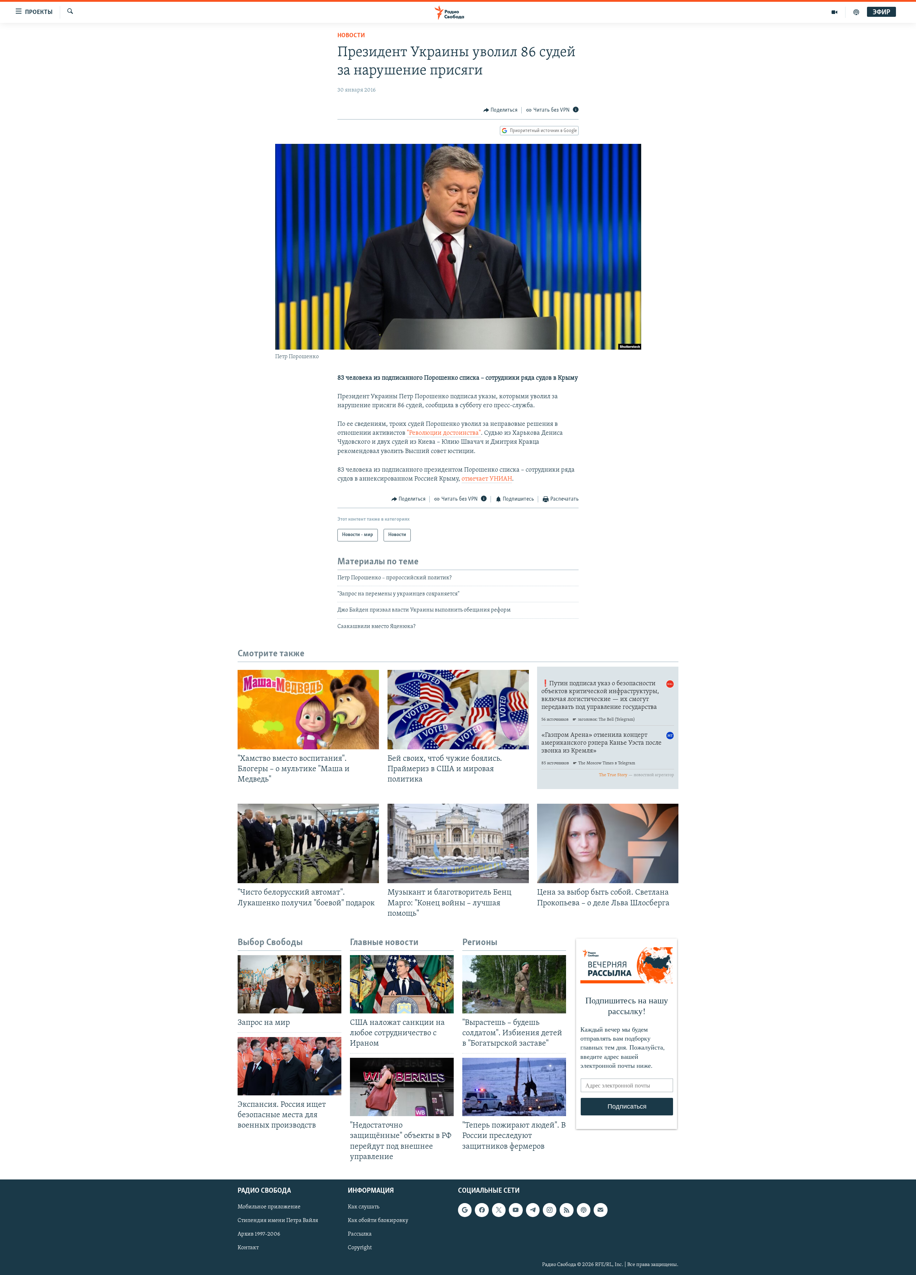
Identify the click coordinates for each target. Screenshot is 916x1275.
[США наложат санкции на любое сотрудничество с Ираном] (402, 984)
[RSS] (566, 1210)
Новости (351, 36)
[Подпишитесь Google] (465, 1210)
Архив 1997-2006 (259, 1234)
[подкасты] (856, 12)
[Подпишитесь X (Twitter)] (499, 1210)
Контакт (248, 1248)
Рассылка (360, 1234)
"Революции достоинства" (444, 433)
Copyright (360, 1248)
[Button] (500, 110)
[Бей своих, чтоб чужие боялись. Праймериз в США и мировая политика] (458, 709)
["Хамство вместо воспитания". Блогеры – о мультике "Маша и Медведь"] (308, 709)
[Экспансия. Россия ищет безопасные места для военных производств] (289, 1066)
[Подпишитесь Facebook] (481, 1210)
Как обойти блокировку (378, 1220)
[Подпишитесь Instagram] (549, 1210)
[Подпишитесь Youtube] (515, 1210)
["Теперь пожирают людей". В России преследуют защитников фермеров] (514, 1087)
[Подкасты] (583, 1210)
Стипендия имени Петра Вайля (278, 1220)
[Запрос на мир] (289, 984)
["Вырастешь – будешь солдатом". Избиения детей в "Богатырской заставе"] (514, 984)
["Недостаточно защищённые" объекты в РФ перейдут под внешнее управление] (402, 1087)
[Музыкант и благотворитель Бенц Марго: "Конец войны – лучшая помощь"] (458, 843)
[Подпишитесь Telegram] (533, 1210)
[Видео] (835, 12)
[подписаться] (600, 1210)
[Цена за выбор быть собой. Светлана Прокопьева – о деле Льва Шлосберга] (607, 843)
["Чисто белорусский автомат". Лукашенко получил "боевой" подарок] (308, 843)
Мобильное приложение (269, 1207)
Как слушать (363, 1207)
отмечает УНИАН (487, 479)
